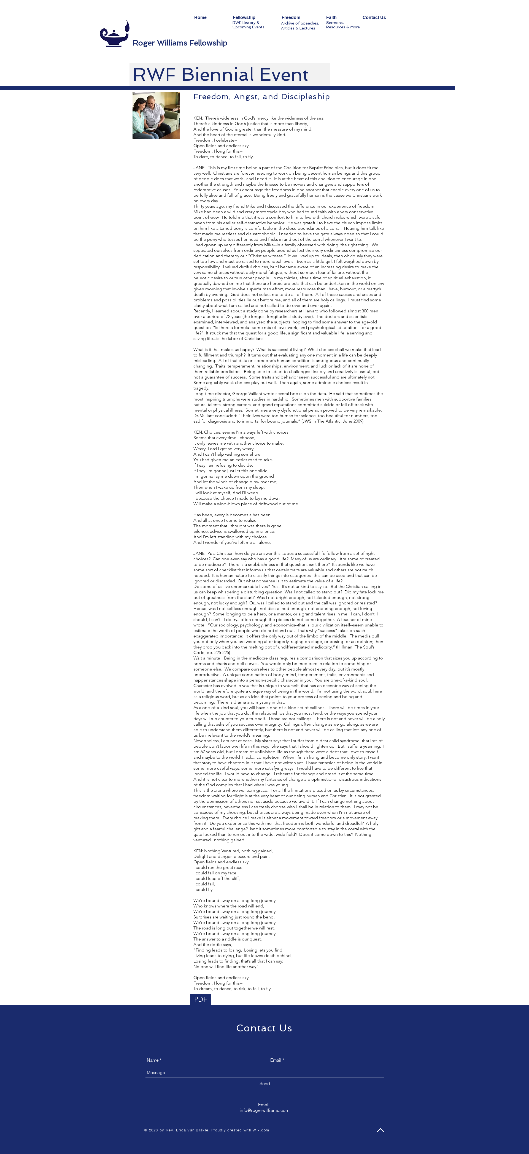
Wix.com (261, 1130)
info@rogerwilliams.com (265, 1110)
